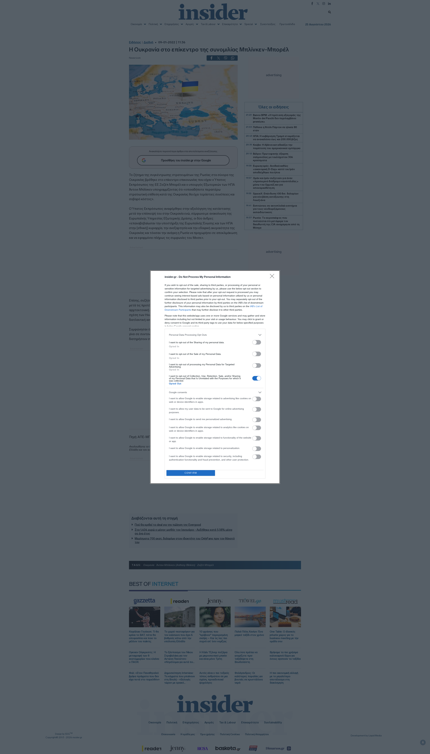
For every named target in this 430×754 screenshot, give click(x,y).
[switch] (256, 342)
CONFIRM (191, 473)
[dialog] (215, 377)
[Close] (273, 277)
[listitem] (215, 335)
